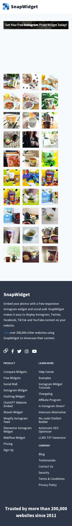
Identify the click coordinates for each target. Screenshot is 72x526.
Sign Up (8, 450)
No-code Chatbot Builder (50, 420)
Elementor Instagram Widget (17, 429)
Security (44, 473)
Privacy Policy (48, 485)
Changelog (46, 394)
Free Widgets (12, 378)
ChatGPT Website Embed (15, 404)
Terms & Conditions (52, 479)
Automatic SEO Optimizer (49, 429)
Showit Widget (13, 412)
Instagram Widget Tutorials (50, 386)
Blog (42, 454)
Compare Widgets (15, 372)
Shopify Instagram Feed (15, 420)
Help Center (46, 372)
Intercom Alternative (52, 412)
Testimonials (47, 460)
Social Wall (10, 384)
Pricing (8, 444)
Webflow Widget (14, 438)
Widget (24, 6)
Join (6, 333)
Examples (45, 378)
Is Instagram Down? (52, 406)
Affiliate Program (50, 400)
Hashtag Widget (14, 396)
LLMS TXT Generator (52, 438)
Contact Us (46, 466)
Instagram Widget (15, 390)
